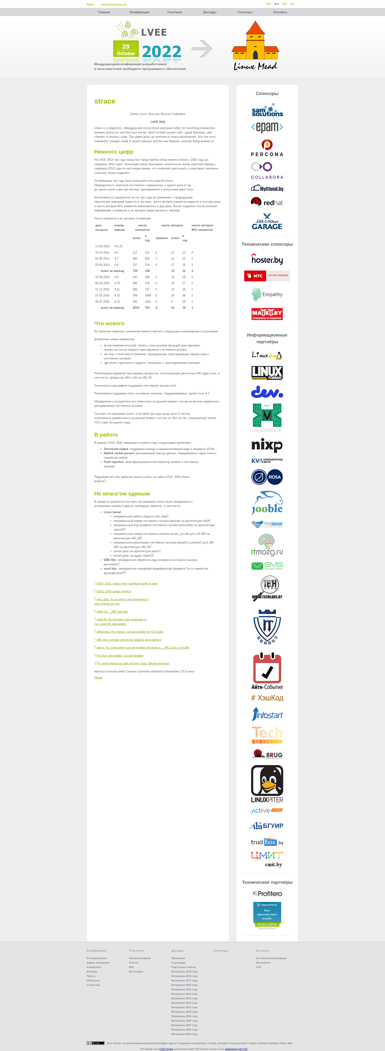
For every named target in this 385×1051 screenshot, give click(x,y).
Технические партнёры (267, 882)
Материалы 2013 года (184, 998)
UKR (268, 4)
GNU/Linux (93, 980)
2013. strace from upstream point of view (127, 583)
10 (124, 571)
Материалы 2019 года (184, 971)
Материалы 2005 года (184, 1034)
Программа (178, 958)
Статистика (93, 985)
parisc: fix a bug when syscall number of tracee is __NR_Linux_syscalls (142, 647)
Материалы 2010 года (184, 1011)
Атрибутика (94, 967)
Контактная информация (271, 958)
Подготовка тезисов (183, 967)
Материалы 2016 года (184, 985)
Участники (174, 12)
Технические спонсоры (267, 244)
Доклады (209, 12)
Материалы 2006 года (184, 1029)
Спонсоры (245, 12)
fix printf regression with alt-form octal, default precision (133, 663)
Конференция (139, 12)
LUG (258, 967)
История (92, 971)
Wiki (131, 967)
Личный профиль (140, 958)
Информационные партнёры (267, 338)
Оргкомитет (263, 962)
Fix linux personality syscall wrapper (119, 655)
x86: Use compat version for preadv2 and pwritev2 (128, 639)
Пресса (91, 976)
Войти (90, 4)
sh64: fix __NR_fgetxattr (112, 611)
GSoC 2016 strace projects (113, 591)
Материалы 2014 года (184, 994)
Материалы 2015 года (184, 989)
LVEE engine (166, 1049)
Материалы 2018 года (184, 976)
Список (133, 962)
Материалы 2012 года (184, 1002)
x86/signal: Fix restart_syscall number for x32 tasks (130, 631)
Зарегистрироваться (113, 4)
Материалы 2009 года (184, 1016)
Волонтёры (136, 971)
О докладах (178, 962)
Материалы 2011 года (184, 1007)
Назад (98, 677)
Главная (104, 12)
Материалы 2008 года (184, 1020)
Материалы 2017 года (184, 980)
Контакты (280, 12)
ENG (284, 4)
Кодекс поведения (98, 962)
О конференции (96, 958)
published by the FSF (236, 1049)
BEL (293, 4)
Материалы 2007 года (184, 1025)
